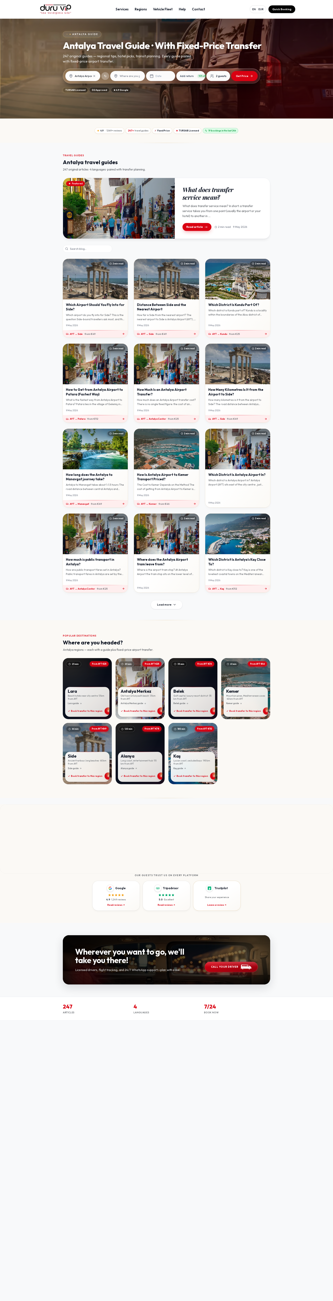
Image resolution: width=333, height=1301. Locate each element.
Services (122, 9)
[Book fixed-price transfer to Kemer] (245, 688)
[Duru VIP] (55, 9)
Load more (164, 604)
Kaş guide (178, 768)
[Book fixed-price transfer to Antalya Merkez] (140, 688)
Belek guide (179, 703)
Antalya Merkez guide (132, 703)
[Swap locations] (105, 76)
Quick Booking (281, 9)
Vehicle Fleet (163, 9)
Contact (198, 9)
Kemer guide (232, 703)
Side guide (73, 768)
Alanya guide (127, 768)
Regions (141, 9)
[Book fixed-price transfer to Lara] (87, 688)
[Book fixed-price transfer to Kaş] (192, 753)
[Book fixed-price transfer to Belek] (192, 688)
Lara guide (73, 703)
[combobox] (86, 76)
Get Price (242, 76)
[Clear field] (94, 76)
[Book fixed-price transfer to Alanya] (140, 753)
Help (182, 9)
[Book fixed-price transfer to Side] (87, 753)
